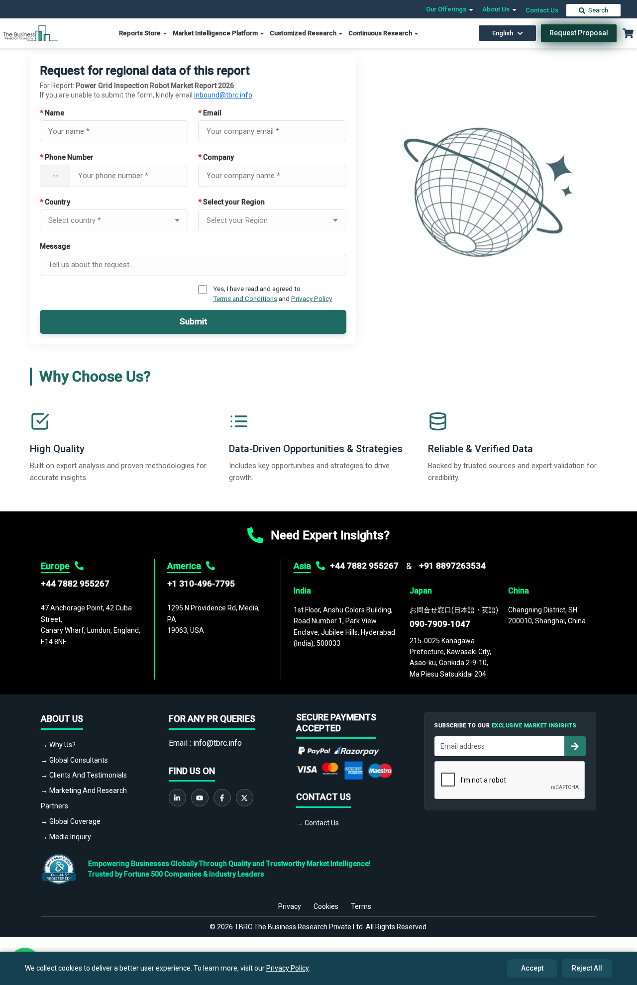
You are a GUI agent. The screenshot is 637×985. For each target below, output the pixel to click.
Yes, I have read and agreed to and (272, 293)
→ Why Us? (58, 745)
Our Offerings (447, 9)
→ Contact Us (317, 823)
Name (52, 113)
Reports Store (140, 33)
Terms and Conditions (245, 298)
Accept (532, 968)
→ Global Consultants (74, 760)
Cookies (326, 906)
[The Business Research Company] (30, 32)
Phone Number (67, 157)
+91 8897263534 (452, 566)
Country (55, 202)
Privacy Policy (311, 298)
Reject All (587, 968)
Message (55, 246)
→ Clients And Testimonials (84, 775)
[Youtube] (200, 797)
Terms (361, 906)
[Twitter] (244, 797)
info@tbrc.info (217, 743)
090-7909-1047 (440, 624)
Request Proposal (578, 33)
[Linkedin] (177, 797)
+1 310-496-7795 (201, 584)
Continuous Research (381, 33)
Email (209, 113)
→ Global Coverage (71, 821)
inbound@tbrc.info (223, 95)
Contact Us (542, 10)
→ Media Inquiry (66, 837)
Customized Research (304, 33)
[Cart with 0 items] (628, 33)
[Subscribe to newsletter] (575, 746)
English (502, 33)
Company (216, 157)
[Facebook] (222, 797)
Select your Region (231, 202)
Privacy (289, 906)
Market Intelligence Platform (216, 33)
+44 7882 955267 (75, 584)
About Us (496, 9)
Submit (193, 321)
